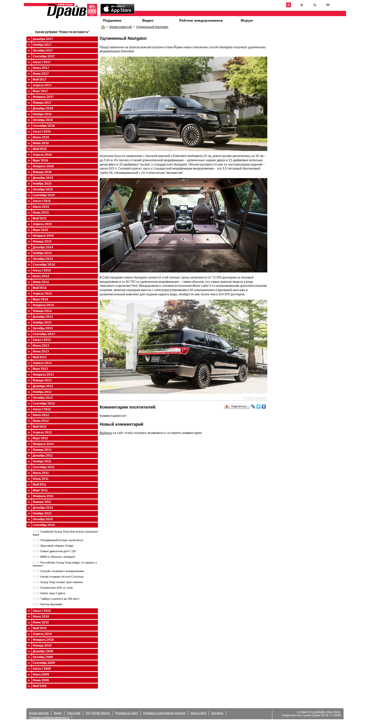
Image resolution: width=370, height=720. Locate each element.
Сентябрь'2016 (44, 126)
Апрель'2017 (42, 85)
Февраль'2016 (43, 166)
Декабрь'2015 (43, 178)
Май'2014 (40, 288)
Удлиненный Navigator (152, 27)
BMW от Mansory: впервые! (54, 556)
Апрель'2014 (42, 293)
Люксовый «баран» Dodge (53, 545)
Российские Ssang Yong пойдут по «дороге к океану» (65, 564)
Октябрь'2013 (43, 328)
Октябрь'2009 (43, 657)
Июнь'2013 (41, 351)
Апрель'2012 (42, 432)
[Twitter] (258, 406)
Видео (148, 20)
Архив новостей (120, 27)
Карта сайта (198, 712)
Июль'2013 (41, 345)
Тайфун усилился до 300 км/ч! (56, 598)
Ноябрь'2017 (42, 45)
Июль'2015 (41, 207)
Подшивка (112, 20)
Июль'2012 (41, 415)
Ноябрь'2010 (42, 513)
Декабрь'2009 (43, 651)
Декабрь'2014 (43, 247)
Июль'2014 (41, 276)
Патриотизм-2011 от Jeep (53, 587)
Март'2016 (40, 160)
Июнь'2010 (41, 622)
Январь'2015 (42, 241)
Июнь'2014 (41, 282)
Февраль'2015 (43, 235)
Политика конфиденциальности (49, 717)
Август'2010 (42, 611)
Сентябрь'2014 (44, 264)
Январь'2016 (42, 172)
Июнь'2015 (41, 212)
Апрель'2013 (42, 363)
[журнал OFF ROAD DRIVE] (71, 18)
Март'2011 (40, 490)
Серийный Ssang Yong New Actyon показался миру (65, 533)
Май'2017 (40, 79)
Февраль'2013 (43, 374)
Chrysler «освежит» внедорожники (58, 571)
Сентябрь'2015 (44, 195)
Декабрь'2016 (43, 108)
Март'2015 (40, 230)
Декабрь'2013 (43, 316)
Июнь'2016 (41, 143)
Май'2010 (40, 628)
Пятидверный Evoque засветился (58, 540)
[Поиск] (314, 6)
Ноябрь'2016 (42, 114)
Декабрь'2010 (43, 507)
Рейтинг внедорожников (201, 20)
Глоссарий (73, 712)
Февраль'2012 (43, 444)
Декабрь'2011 (43, 455)
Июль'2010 (41, 616)
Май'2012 (40, 426)
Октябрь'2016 (43, 120)
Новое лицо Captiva (49, 593)
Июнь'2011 (41, 479)
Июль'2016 (41, 137)
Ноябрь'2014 (42, 253)
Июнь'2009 (41, 680)
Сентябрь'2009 (44, 663)
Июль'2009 (41, 674)
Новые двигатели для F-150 (54, 551)
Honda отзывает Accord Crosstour (58, 576)
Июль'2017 (41, 68)
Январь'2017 (42, 102)
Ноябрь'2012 (42, 392)
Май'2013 (40, 357)
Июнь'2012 (41, 421)
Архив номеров (39, 712)
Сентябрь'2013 (44, 334)
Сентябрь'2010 (44, 525)
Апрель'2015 (42, 224)
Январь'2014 (42, 311)
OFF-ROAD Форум (98, 712)
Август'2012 (42, 409)
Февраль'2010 (43, 640)
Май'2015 (40, 218)
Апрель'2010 (42, 634)
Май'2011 (39, 484)
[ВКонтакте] (264, 406)
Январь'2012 (42, 450)
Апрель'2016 (42, 154)
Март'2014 (40, 299)
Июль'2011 (41, 473)
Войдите (106, 433)
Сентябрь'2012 (44, 403)
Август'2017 (42, 62)
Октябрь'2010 (43, 519)
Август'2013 (42, 340)
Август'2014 (42, 270)
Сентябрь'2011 (44, 467)
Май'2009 (40, 686)
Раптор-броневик (47, 604)
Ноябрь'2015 (42, 183)
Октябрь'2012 (43, 397)
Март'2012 (40, 438)
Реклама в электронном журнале (164, 712)
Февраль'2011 (43, 496)
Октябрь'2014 (43, 259)
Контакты (217, 712)
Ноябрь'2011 (42, 461)
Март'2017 (40, 91)
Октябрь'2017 (43, 50)
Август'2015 (42, 201)
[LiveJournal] (253, 406)
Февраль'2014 (43, 305)
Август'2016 (42, 131)
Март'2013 (40, 369)
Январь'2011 (42, 502)
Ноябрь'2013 (42, 322)
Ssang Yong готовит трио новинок (58, 582)
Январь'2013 (42, 380)
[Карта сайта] (301, 6)
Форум (247, 20)
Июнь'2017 (41, 73)
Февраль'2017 (43, 97)
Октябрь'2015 (43, 189)
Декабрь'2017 (43, 39)
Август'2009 (42, 668)
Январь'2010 (42, 645)
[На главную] (288, 6)
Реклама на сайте (126, 712)
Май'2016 (40, 149)
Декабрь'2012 (43, 386)
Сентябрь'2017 (44, 56)
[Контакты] (327, 6)
